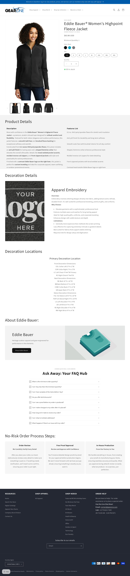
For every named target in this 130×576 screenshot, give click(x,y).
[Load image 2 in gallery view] (26, 108)
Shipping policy (60, 571)
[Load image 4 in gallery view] (49, 108)
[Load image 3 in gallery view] (37, 108)
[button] (34, 10)
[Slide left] (7, 108)
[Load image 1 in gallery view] (15, 108)
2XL (99, 55)
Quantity (66, 60)
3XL (107, 55)
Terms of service (49, 571)
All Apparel (39, 498)
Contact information (71, 571)
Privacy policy (39, 571)
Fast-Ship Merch (70, 505)
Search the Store (10, 502)
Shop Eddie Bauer (21, 350)
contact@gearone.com (109, 507)
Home (7, 498)
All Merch (68, 509)
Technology (69, 530)
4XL (114, 55)
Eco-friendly (69, 534)
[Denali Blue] (69, 47)
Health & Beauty (70, 516)
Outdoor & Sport (70, 527)
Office (67, 523)
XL (92, 55)
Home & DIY (69, 520)
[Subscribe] (81, 546)
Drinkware (68, 513)
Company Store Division (13, 513)
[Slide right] (57, 108)
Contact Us (8, 516)
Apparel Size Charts (11, 509)
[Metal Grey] (73, 47)
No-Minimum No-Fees (72, 502)
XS (67, 55)
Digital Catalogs (10, 505)
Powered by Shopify (19, 571)
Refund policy (30, 571)
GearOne (11, 571)
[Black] (65, 47)
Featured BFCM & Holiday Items (75, 498)
